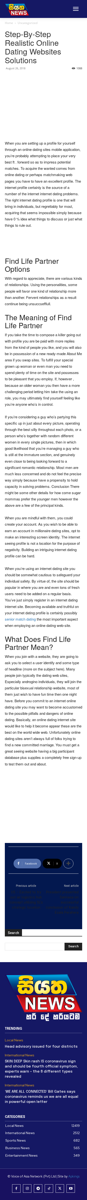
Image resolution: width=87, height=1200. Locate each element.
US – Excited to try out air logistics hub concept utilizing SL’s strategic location (26, 900)
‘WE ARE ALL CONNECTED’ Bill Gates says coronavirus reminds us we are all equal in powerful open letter (41, 1097)
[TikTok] (49, 1188)
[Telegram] (38, 1188)
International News (19, 1055)
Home (9, 23)
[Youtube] (70, 1188)
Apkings (74, 1176)
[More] (68, 863)
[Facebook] (16, 1188)
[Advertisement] (43, 104)
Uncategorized (27, 23)
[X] (60, 1188)
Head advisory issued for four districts (41, 1047)
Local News (14, 1040)
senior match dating (20, 619)
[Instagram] (27, 1188)
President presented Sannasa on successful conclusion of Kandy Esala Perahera (62, 902)
